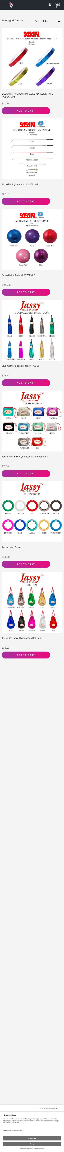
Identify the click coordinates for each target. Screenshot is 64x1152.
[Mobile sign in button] (50, 5)
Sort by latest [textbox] (42, 21)
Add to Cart (26, 110)
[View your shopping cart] (57, 5)
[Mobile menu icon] (4, 5)
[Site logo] (12, 5)
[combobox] (48, 21)
